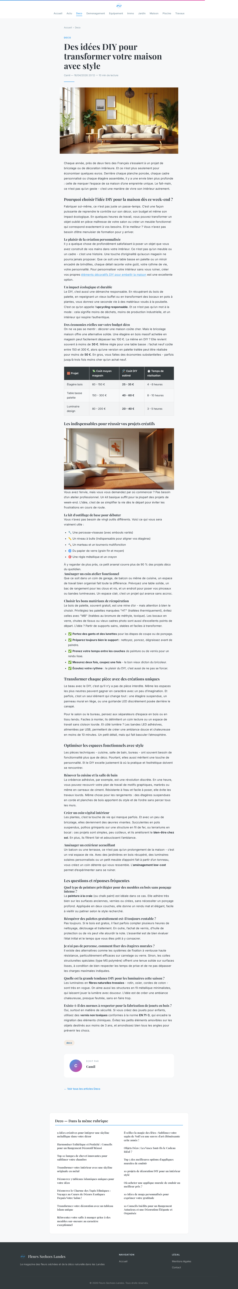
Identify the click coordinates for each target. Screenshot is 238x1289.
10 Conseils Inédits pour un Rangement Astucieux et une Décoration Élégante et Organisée (148, 1209)
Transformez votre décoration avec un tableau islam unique (85, 1207)
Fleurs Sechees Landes (47, 1256)
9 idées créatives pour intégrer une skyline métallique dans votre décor (83, 1134)
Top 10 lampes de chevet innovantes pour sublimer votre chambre (82, 1157)
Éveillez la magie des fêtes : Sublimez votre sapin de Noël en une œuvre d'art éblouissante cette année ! (152, 1136)
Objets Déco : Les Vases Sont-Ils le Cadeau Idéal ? (149, 1149)
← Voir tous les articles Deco (82, 1088)
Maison (154, 13)
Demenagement (95, 13)
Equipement (116, 13)
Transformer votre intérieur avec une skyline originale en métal (84, 1169)
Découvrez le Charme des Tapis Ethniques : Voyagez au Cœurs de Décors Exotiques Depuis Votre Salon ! (83, 1194)
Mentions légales (181, 1261)
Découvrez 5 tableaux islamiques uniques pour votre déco (85, 1180)
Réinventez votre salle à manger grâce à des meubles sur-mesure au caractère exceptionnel (83, 1221)
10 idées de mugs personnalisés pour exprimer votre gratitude (146, 1196)
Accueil (58, 13)
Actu (69, 13)
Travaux (180, 13)
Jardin (141, 13)
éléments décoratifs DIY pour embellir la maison (113, 274)
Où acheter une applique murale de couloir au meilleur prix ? (152, 1184)
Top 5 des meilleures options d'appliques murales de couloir (149, 1161)
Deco (79, 13)
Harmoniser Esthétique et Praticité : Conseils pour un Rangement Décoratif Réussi (84, 1146)
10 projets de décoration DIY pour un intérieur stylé (152, 1172)
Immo (130, 13)
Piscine (167, 13)
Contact (176, 1267)
